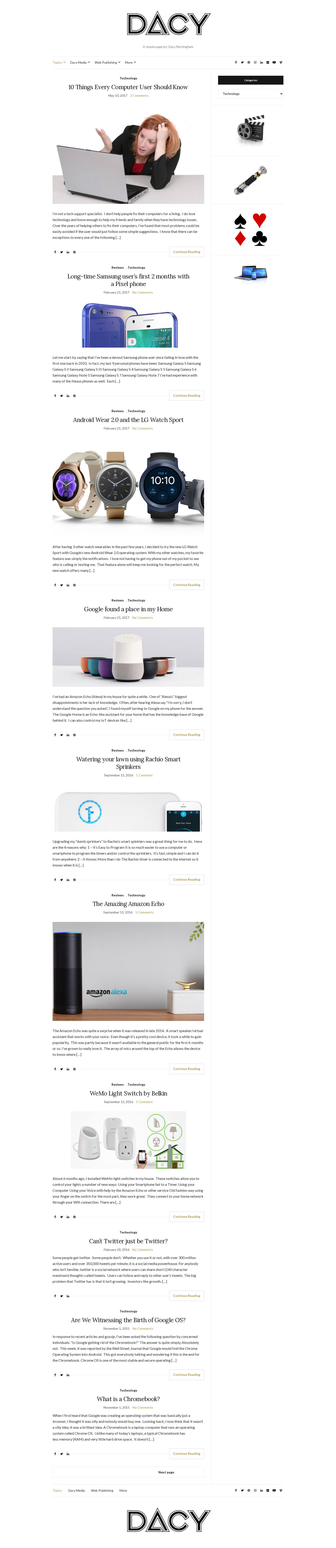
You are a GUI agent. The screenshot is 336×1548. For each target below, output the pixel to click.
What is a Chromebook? (128, 1399)
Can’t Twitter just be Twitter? (128, 1241)
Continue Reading (186, 252)
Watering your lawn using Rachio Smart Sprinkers (128, 762)
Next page (166, 1472)
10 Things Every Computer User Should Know (128, 87)
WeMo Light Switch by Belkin (128, 1093)
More (129, 62)
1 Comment (144, 775)
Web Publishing (106, 62)
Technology (128, 78)
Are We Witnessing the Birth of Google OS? (128, 1320)
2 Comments (139, 95)
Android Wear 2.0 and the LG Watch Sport (128, 420)
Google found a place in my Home (128, 609)
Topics (57, 62)
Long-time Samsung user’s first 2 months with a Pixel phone (128, 280)
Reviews (118, 267)
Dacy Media (78, 62)
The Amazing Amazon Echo (128, 904)
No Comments (142, 292)
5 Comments (144, 912)
